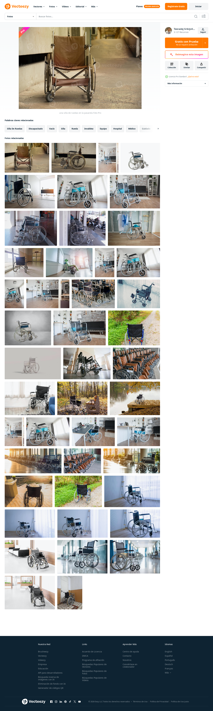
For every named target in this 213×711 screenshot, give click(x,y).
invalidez (88, 128)
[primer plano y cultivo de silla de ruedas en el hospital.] (93, 294)
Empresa (42, 664)
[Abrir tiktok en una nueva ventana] (70, 701)
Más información (174, 83)
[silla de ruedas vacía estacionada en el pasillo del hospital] (30, 557)
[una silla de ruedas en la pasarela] (27, 158)
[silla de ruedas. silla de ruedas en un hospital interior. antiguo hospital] (69, 592)
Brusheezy (43, 651)
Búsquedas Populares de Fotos (94, 672)
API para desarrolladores (50, 672)
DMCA (85, 655)
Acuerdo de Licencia (92, 651)
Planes (139, 6)
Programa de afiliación (93, 660)
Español (169, 655)
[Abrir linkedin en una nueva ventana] (61, 701)
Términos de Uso (140, 701)
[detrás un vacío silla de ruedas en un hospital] (24, 262)
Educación (43, 668)
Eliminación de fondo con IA (52, 683)
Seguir (203, 32)
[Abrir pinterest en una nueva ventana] (65, 701)
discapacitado (36, 128)
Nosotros (127, 660)
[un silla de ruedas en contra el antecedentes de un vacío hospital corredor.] (87, 363)
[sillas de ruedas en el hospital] (33, 460)
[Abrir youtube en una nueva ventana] (79, 701)
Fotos (52, 6)
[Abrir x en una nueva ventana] (75, 701)
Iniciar (198, 6)
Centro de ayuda (131, 651)
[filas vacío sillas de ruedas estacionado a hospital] (136, 363)
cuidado (146, 128)
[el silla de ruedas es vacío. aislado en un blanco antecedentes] (140, 158)
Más (93, 6)
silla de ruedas (14, 128)
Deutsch (169, 664)
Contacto (127, 655)
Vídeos (65, 6)
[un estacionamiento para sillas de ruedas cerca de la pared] (74, 158)
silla (63, 128)
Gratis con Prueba (186, 43)
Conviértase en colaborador (130, 665)
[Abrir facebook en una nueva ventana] (51, 701)
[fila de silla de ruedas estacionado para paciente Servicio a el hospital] (82, 460)
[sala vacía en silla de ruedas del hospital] (14, 431)
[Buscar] (196, 16)
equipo (103, 128)
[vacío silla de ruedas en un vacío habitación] (28, 328)
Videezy (42, 660)
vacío (52, 128)
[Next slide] (155, 128)
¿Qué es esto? (193, 76)
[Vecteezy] (17, 6)
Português (170, 660)
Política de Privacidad (159, 701)
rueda (75, 128)
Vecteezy (42, 655)
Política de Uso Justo (180, 701)
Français (169, 668)
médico (132, 128)
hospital (117, 128)
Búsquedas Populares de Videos (94, 679)
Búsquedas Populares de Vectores (94, 665)
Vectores (37, 6)
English (168, 651)
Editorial (80, 6)
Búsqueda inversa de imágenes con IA (48, 678)
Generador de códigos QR (50, 688)
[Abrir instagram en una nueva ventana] (56, 701)
